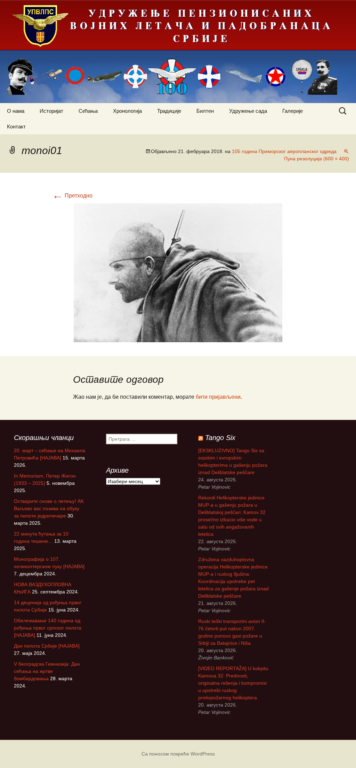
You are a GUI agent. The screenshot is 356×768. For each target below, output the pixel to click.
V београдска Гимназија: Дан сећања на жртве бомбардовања (47, 671)
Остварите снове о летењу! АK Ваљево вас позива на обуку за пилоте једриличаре (49, 508)
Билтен (205, 111)
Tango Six (220, 437)
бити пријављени (218, 397)
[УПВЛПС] (178, 51)
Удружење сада (248, 111)
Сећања (88, 111)
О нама (15, 111)
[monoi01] (178, 272)
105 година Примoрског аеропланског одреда (284, 151)
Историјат (51, 111)
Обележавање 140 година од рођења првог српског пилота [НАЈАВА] (47, 628)
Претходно (72, 196)
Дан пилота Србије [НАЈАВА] (47, 646)
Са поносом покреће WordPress (178, 754)
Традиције (169, 111)
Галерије (292, 111)
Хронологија (127, 111)
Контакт (16, 126)
